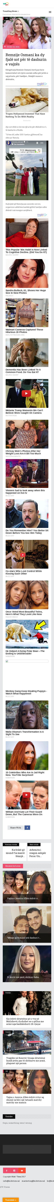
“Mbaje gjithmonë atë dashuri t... (24, 937)
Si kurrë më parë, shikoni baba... (23, 977)
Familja (8, 993)
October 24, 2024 (12, 47)
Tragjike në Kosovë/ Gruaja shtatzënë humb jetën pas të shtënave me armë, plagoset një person (25, 1061)
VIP (7, 18)
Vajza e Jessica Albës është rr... (23, 898)
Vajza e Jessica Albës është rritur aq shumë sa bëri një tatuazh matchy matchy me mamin (25, 1100)
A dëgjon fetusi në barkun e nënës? (15, 14)
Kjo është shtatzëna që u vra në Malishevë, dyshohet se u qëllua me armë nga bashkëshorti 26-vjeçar (25, 1021)
